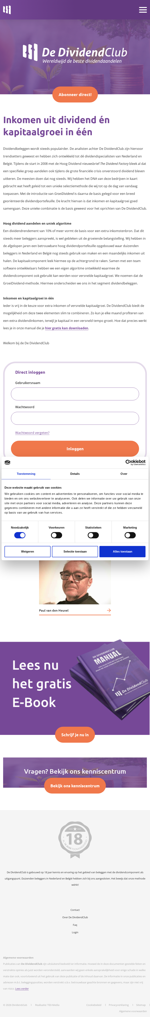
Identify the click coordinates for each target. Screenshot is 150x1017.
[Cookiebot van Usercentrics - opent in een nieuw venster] (128, 462)
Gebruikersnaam (27, 383)
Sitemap (141, 1005)
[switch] (56, 535)
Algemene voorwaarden (133, 1011)
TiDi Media (53, 1005)
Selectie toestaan (75, 551)
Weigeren (27, 551)
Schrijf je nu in (75, 734)
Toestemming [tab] (26, 473)
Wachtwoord (24, 407)
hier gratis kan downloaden (66, 328)
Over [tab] (124, 473)
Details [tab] (75, 473)
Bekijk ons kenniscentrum (75, 785)
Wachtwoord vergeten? (32, 433)
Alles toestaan (122, 551)
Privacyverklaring (119, 1005)
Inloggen (75, 448)
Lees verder (22, 988)
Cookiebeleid (93, 1005)
